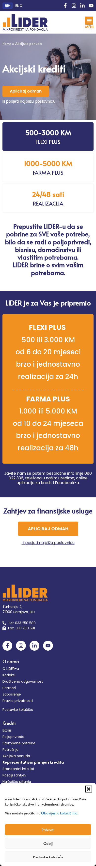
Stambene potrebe (18, 743)
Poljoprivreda (13, 736)
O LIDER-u (10, 668)
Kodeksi (8, 675)
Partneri (9, 687)
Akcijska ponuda (16, 755)
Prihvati (48, 829)
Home (6, 43)
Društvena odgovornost (22, 681)
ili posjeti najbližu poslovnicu (28, 101)
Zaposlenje (11, 694)
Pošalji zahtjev (14, 775)
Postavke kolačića (48, 856)
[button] (88, 789)
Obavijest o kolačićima (59, 813)
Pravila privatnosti (17, 700)
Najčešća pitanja (16, 781)
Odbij (48, 843)
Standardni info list (18, 768)
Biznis (7, 730)
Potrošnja (10, 749)
